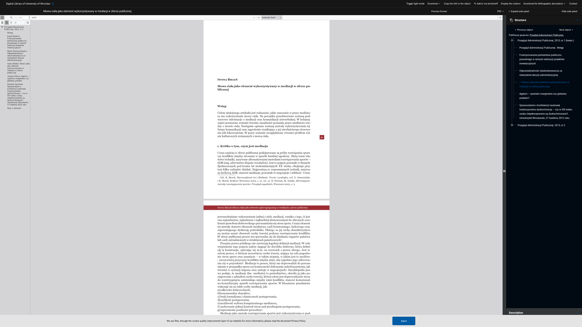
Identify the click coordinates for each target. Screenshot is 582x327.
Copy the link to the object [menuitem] (457, 3)
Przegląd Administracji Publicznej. (547, 35)
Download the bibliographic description (543, 3)
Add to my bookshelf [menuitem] (487, 3)
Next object (565, 29)
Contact (573, 3)
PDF (499, 11)
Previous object (525, 29)
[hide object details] (504, 171)
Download (433, 3)
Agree (404, 321)
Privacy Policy (298, 321)
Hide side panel (569, 11)
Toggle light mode (415, 3)
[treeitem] (544, 79)
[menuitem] (546, 41)
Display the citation (510, 3)
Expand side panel (520, 11)
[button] (544, 20)
